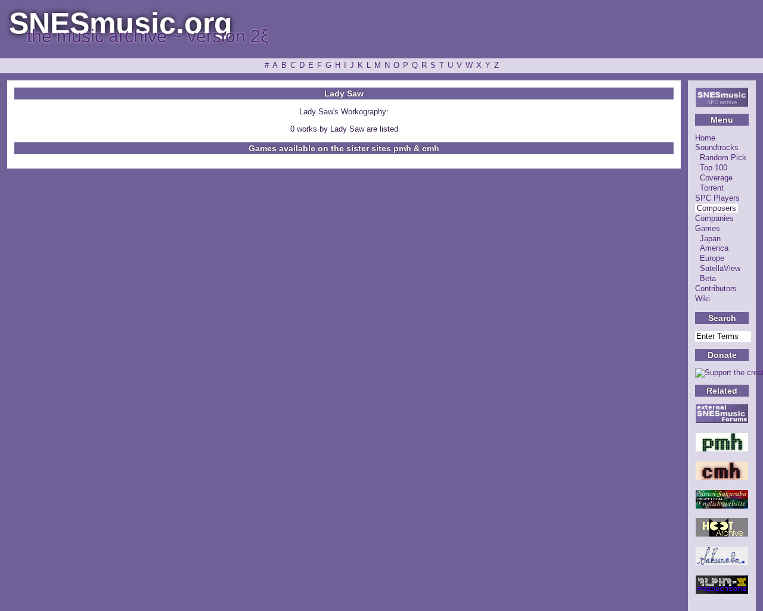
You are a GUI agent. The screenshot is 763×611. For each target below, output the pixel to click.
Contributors (716, 288)
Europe (712, 258)
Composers (716, 208)
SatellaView (720, 268)
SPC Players (717, 198)
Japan (710, 238)
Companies (714, 218)
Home (705, 137)
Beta (708, 278)
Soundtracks (717, 147)
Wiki (702, 298)
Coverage (716, 177)
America (714, 248)
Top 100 (713, 167)
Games (707, 228)
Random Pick (723, 157)
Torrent (712, 187)
